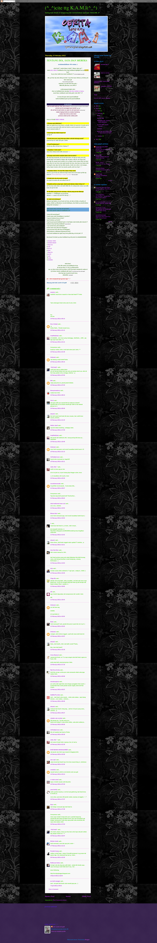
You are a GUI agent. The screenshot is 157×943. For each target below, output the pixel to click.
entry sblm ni (53, 70)
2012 (97, 108)
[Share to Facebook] (76, 283)
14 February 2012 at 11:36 (57, 764)
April (98, 110)
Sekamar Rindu (100, 168)
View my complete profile (58, 931)
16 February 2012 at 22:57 (57, 835)
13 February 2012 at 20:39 (57, 734)
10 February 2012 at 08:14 (57, 395)
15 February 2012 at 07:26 (57, 784)
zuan (49, 250)
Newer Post (49, 896)
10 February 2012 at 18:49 (57, 441)
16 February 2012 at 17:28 (57, 809)
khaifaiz (50, 260)
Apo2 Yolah (99, 174)
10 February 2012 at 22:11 (57, 461)
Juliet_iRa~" (53, 467)
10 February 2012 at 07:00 (57, 375)
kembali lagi (100, 118)
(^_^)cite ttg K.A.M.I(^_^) (71, 7)
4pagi (95, 94)
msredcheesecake (55, 483)
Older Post (86, 896)
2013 (97, 106)
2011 (97, 139)
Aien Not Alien (54, 550)
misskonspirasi (54, 681)
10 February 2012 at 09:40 (57, 408)
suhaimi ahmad (52, 243)
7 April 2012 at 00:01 (56, 885)
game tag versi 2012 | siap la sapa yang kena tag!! (104, 132)
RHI (51, 380)
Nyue (51, 804)
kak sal (50, 248)
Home (68, 896)
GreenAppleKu (100, 194)
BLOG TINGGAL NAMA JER (103, 203)
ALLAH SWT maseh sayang (102, 98)
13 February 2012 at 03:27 (57, 689)
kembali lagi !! (105, 64)
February (100, 113)
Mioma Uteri (53, 513)
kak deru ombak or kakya (76, 91)
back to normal (105, 73)
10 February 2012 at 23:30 (57, 478)
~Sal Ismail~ (53, 367)
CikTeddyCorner (55, 457)
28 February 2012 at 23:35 (57, 857)
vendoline (53, 769)
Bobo (51, 621)
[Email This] (71, 283)
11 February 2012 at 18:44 (57, 599)
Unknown (53, 357)
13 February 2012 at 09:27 (57, 713)
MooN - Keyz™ (100, 162)
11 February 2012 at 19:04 (57, 616)
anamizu (52, 292)
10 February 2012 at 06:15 (57, 362)
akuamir (52, 413)
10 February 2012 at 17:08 (57, 430)
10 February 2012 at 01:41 (57, 330)
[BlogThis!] (73, 283)
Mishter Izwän (54, 841)
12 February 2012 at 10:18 (57, 649)
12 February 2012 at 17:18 (57, 664)
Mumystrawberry (55, 390)
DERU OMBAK (60, 119)
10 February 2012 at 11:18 (57, 420)
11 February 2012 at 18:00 (57, 586)
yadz (49, 256)
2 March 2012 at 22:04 (56, 875)
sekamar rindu (52, 241)
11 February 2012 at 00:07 (57, 488)
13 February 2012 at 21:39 (57, 744)
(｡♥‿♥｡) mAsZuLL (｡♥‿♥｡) (103, 202)
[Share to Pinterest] (77, 283)
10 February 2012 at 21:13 (57, 451)
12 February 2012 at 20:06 (57, 676)
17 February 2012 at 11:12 (57, 845)
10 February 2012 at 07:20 (57, 385)
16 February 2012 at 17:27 (57, 799)
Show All (110, 180)
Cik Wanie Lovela (100, 207)
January (99, 136)
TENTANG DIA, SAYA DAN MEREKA (103, 121)
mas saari (53, 759)
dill (51, 591)
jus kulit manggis (55, 881)
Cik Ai (52, 400)
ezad (49, 246)
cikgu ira (50, 252)
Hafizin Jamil (54, 425)
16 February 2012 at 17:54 (57, 824)
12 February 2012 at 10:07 (57, 636)
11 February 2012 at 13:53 (57, 563)
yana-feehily (53, 789)
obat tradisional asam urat (57, 503)
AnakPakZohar (54, 335)
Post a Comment (53, 889)
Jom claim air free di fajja (103, 164)
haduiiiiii (99, 128)
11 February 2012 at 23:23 (57, 626)
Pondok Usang (54, 851)
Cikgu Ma (53, 578)
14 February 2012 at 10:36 (57, 754)
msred (49, 254)
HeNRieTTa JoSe (55, 695)
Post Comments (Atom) (59, 900)
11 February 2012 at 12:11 (57, 544)
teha (51, 568)
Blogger (87, 939)
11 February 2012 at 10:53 (57, 508)
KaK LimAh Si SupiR (59, 926)
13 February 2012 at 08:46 (57, 701)
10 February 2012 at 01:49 (57, 352)
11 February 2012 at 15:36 (57, 573)
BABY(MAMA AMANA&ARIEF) (59, 749)
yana (49, 258)
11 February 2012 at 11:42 (57, 534)
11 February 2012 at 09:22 (57, 498)
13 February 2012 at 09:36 (57, 724)
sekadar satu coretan (56, 718)
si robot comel (54, 779)
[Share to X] (74, 283)
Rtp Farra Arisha (55, 670)
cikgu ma (50, 245)
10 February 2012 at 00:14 (57, 318)
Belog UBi (99, 155)
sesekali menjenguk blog (103, 169)
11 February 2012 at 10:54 (57, 518)
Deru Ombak (54, 324)
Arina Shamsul (54, 655)
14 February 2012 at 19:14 (57, 774)
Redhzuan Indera (55, 862)
